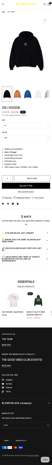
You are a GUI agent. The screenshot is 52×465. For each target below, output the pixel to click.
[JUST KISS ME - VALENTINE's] (13, 300)
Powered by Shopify (33, 455)
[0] (48, 4)
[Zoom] (44, 20)
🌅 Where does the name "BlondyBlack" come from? (21, 240)
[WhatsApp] (13, 203)
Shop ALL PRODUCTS (26, 286)
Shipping (11, 115)
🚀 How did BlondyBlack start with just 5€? (22, 249)
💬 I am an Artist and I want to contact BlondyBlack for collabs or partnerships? (21, 258)
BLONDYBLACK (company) (17, 403)
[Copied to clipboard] (18, 203)
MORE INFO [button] (6, 345)
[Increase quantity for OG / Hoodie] (11, 178)
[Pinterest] (8, 203)
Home (3, 12)
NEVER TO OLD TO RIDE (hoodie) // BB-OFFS (36, 313)
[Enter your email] (47, 425)
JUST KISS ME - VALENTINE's (12, 312)
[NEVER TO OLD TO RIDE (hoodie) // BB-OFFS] (38, 300)
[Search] (45, 4)
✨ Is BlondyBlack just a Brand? (18, 233)
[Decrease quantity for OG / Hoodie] (4, 178)
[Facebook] (3, 203)
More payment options (26, 192)
